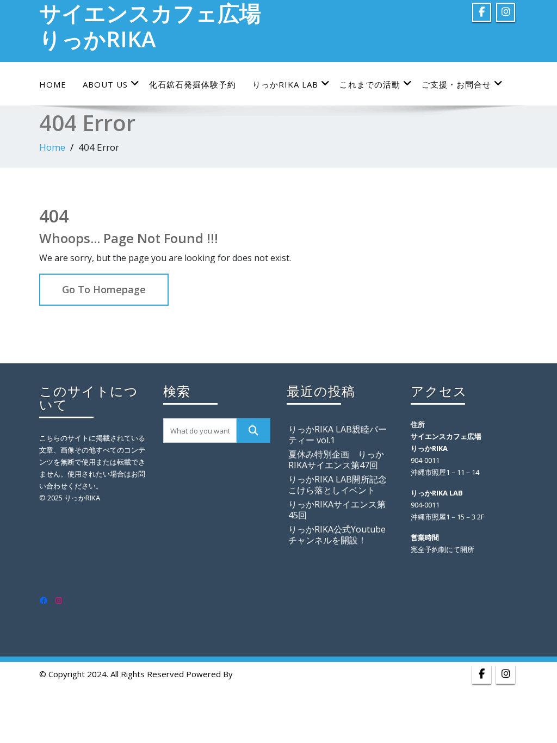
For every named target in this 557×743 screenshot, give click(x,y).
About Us (105, 84)
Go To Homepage (104, 289)
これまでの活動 (369, 84)
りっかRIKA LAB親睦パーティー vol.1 (337, 434)
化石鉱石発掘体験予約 (192, 84)
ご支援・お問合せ (456, 84)
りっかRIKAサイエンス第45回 (337, 509)
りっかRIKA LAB (285, 84)
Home (52, 84)
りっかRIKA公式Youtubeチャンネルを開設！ (337, 534)
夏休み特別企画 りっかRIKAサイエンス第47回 (336, 459)
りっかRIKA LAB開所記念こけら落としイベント (337, 484)
